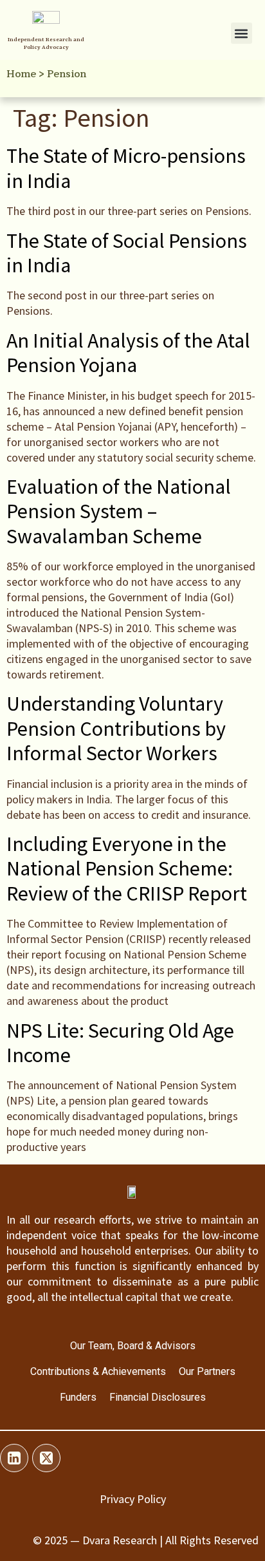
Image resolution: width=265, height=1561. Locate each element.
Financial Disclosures (157, 1397)
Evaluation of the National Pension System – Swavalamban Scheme (118, 511)
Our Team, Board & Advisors (133, 1346)
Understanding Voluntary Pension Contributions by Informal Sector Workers (116, 728)
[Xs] (46, 1458)
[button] (241, 33)
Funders (78, 1397)
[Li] (14, 1458)
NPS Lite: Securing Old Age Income (120, 1043)
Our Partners (207, 1371)
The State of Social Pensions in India (126, 253)
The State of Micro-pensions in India (126, 168)
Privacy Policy (133, 1498)
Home (21, 74)
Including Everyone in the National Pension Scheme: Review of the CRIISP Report (126, 868)
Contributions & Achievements (98, 1371)
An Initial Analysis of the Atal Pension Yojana (128, 353)
